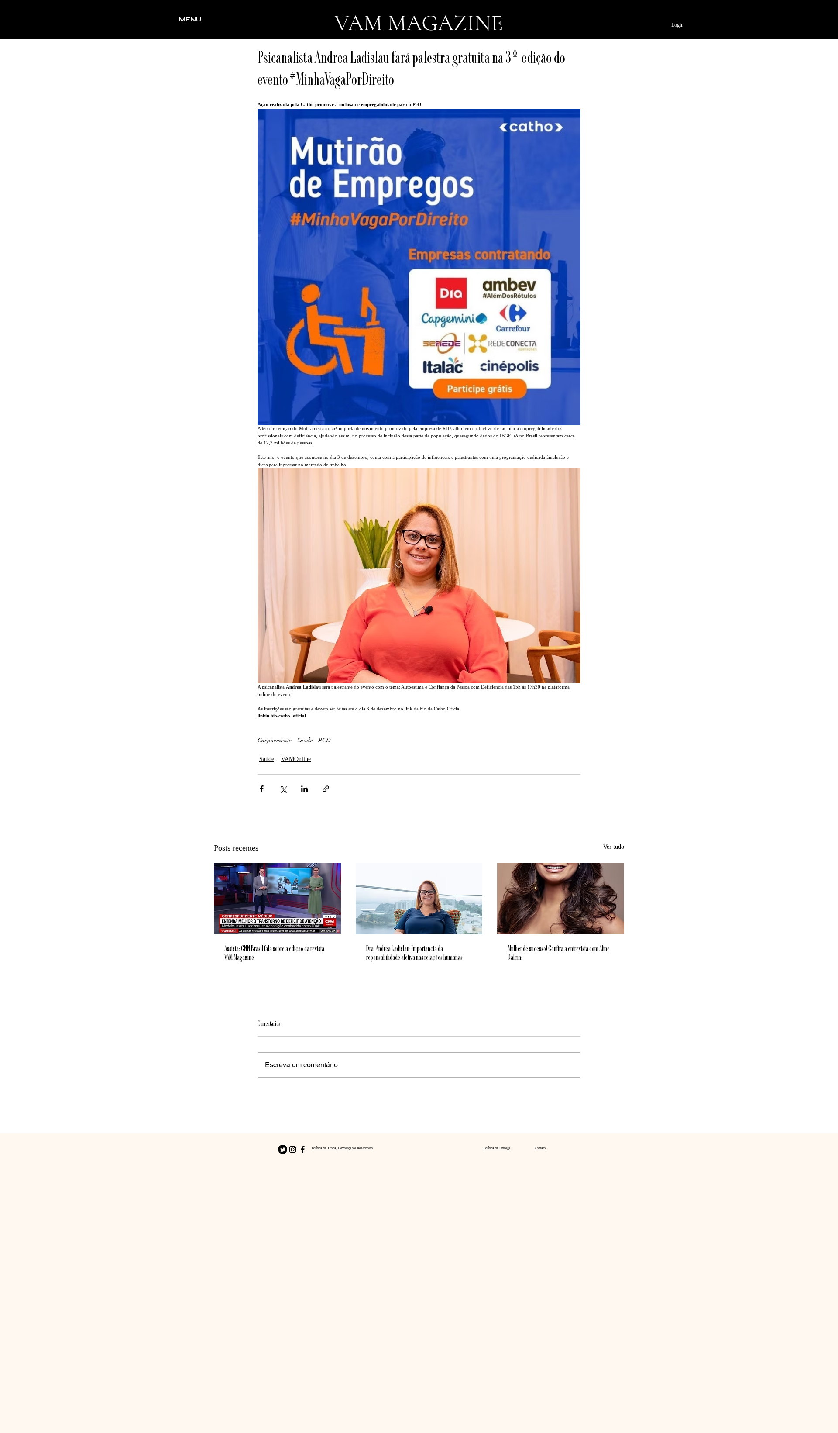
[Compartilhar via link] (326, 789)
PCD (324, 740)
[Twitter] (282, 1149)
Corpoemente (275, 740)
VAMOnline (296, 759)
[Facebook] (302, 1149)
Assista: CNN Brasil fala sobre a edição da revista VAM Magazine (274, 953)
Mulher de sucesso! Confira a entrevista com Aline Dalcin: (559, 953)
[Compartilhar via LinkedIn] (304, 789)
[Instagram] (292, 1149)
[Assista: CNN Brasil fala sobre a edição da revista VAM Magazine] (277, 898)
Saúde (305, 740)
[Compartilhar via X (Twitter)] (283, 789)
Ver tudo (613, 847)
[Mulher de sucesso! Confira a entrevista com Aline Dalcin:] (560, 898)
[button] (190, 19)
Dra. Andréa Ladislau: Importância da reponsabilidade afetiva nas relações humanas (414, 953)
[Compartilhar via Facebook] (262, 789)
